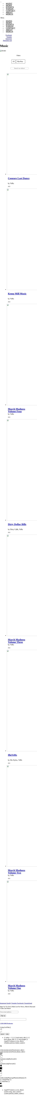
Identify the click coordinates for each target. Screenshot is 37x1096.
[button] (4, 18)
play (7, 1034)
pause (2, 1034)
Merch (9, 14)
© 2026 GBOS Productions (6, 1023)
